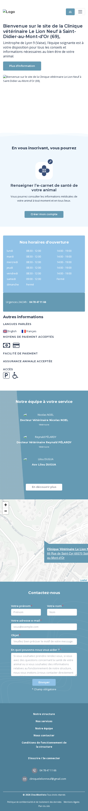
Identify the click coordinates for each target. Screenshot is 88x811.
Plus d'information (22, 65)
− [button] (5, 511)
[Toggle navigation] (80, 11)
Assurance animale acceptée (27, 361)
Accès (8, 369)
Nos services (44, 721)
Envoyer (44, 682)
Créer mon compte (44, 214)
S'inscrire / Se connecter (44, 758)
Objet (15, 635)
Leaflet (83, 580)
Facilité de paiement (20, 353)
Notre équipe (44, 728)
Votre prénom (21, 606)
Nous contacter (44, 735)
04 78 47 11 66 (47, 770)
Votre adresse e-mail (25, 620)
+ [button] (5, 504)
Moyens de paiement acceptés (28, 336)
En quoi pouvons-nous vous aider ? (35, 649)
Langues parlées (17, 324)
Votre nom (54, 606)
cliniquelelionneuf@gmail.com (47, 779)
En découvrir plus (44, 486)
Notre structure (44, 714)
